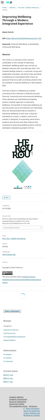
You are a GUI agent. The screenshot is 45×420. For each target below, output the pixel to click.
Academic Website (16, 397)
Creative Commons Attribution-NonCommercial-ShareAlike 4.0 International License (21, 280)
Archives (12, 8)
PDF (7, 197)
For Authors (7, 358)
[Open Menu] (2, 2)
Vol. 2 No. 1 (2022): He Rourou (28, 8)
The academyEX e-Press (18, 406)
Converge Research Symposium (14, 337)
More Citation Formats (12, 228)
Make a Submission (12, 311)
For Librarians (8, 361)
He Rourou (33, 406)
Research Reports (9, 340)
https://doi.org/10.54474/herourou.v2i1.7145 (23, 38)
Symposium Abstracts (10, 330)
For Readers (7, 354)
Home (4, 8)
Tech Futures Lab (9, 254)
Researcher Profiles (16, 404)
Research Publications (17, 402)
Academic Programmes (18, 399)
